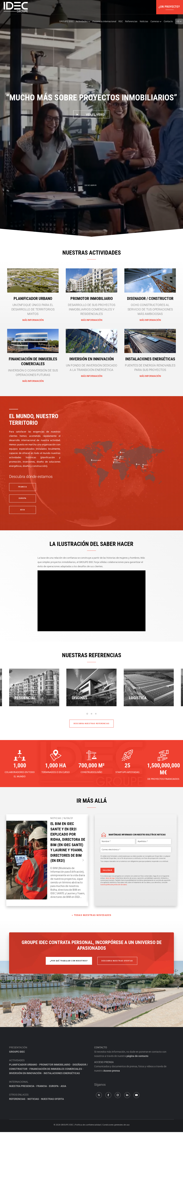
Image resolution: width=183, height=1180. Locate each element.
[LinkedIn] (127, 1095)
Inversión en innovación (91, 359)
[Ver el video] (91, 115)
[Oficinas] (34, 687)
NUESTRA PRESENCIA (21, 1086)
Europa (53, 1086)
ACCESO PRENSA (104, 1062)
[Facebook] (108, 1095)
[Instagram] (118, 1095)
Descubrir (91, 185)
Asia (63, 1086)
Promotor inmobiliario (91, 298)
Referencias (17, 1099)
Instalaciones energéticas (150, 359)
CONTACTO (100, 1047)
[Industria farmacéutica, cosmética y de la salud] (149, 687)
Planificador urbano (33, 298)
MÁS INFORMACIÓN (33, 320)
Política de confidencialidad (88, 1125)
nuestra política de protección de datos (113, 884)
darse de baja (110, 878)
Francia (41, 1086)
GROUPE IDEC (17, 1051)
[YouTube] (136, 1095)
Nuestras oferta (52, 1099)
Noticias (33, 1099)
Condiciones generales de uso (116, 1125)
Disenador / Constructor (150, 298)
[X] (99, 1095)
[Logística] (91, 687)
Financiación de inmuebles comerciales (55, 1068)
